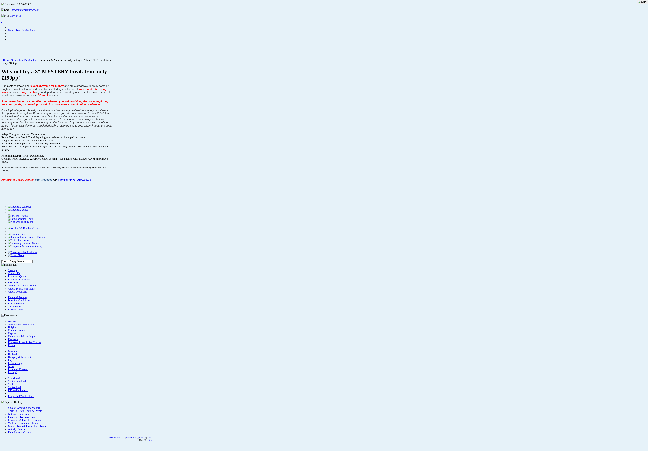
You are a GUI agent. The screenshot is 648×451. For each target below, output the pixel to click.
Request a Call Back (19, 279)
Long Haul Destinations (21, 396)
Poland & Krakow (18, 369)
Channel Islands (16, 330)
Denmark (13, 339)
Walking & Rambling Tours (23, 423)
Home (6, 60)
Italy (10, 360)
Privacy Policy (132, 437)
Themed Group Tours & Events (25, 410)
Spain (11, 384)
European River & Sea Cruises (24, 342)
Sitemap (12, 270)
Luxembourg (15, 363)
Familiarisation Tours (19, 432)
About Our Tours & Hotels (22, 285)
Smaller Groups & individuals (24, 407)
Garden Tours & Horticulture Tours (27, 426)
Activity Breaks (16, 429)
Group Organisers (17, 291)
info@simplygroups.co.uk (25, 9)
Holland (12, 354)
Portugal (12, 372)
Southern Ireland (17, 381)
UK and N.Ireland (18, 390)
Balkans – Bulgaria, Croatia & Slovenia (21, 324)
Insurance (13, 282)
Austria (12, 321)
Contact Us (14, 273)
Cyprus (12, 333)
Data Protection (16, 303)
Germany (13, 351)
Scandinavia (14, 378)
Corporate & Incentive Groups (24, 420)
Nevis (150, 440)
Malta (11, 366)
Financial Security (17, 297)
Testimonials (14, 306)
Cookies (142, 437)
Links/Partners (15, 309)
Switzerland (14, 387)
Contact (150, 437)
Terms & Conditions (117, 437)
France (11, 345)
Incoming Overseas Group (22, 417)
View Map (15, 15)
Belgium (12, 327)
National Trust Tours (19, 413)
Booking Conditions (19, 300)
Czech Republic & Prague (22, 336)
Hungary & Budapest (19, 357)
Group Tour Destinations (24, 60)
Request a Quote (17, 276)
